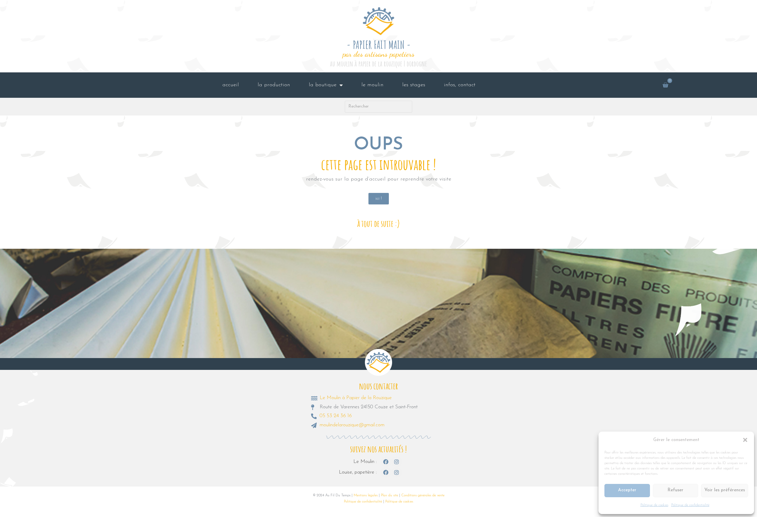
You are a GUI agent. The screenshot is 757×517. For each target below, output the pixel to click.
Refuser (675, 490)
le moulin (372, 85)
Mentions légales (366, 495)
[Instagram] (396, 461)
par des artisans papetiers (379, 53)
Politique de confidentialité (690, 505)
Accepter (627, 490)
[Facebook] (386, 461)
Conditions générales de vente (422, 495)
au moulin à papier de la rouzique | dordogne (378, 63)
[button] (745, 440)
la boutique (323, 85)
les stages (413, 85)
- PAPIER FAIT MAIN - (379, 45)
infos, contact (459, 85)
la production (274, 85)
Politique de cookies (654, 505)
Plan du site (389, 495)
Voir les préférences (724, 490)
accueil (230, 85)
